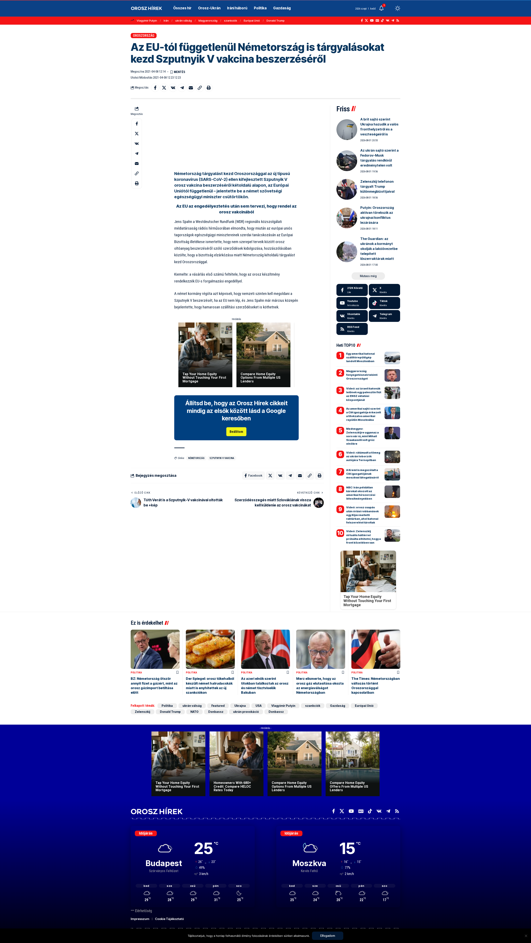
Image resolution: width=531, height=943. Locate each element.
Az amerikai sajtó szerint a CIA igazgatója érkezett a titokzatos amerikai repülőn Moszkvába (363, 414)
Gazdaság (337, 705)
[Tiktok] (384, 303)
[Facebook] (362, 20)
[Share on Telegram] (182, 88)
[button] (390, 8)
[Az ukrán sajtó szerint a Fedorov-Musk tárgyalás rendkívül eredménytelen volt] (346, 160)
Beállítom (236, 432)
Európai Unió (252, 20)
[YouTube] (372, 20)
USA (259, 705)
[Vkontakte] (387, 20)
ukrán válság (183, 20)
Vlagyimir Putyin (147, 20)
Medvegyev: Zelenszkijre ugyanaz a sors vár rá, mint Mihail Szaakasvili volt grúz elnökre (362, 436)
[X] (366, 20)
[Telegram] (392, 20)
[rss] (352, 329)
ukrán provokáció (246, 711)
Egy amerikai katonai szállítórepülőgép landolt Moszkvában (360, 357)
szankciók (230, 20)
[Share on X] (164, 88)
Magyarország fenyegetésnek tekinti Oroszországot (362, 374)
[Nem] (526, 936)
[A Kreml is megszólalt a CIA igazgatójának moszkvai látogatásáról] (392, 474)
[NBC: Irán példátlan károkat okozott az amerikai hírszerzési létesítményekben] (392, 491)
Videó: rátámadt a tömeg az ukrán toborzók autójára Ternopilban (363, 456)
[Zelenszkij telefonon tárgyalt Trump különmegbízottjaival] (346, 189)
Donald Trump (276, 20)
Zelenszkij (142, 711)
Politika (136, 672)
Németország (196, 458)
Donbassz (215, 711)
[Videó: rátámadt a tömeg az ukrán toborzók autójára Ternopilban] (392, 457)
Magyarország (208, 20)
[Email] (191, 88)
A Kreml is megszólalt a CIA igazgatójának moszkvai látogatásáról (362, 473)
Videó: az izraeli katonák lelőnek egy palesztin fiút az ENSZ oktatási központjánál (363, 394)
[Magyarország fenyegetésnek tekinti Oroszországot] (392, 375)
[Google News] (377, 20)
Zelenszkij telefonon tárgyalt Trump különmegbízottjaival (377, 186)
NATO (194, 711)
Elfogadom (327, 935)
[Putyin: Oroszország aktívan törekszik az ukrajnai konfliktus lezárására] (346, 218)
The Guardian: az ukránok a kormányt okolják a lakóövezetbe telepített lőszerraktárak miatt (379, 249)
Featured (218, 705)
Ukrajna (240, 705)
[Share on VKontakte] (173, 88)
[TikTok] (382, 20)
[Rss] (397, 20)
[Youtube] (352, 303)
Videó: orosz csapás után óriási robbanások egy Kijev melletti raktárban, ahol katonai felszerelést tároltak (362, 515)
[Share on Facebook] (155, 88)
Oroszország (143, 36)
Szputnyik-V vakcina (221, 458)
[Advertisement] (236, 134)
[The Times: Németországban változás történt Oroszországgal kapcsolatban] (375, 649)
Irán (166, 20)
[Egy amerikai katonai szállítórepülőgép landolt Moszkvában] (392, 358)
